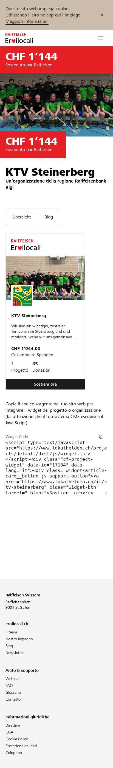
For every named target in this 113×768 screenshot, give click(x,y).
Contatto (13, 699)
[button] (101, 38)
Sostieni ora (45, 384)
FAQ (9, 685)
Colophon (13, 752)
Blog (9, 646)
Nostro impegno (19, 639)
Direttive (12, 725)
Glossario (13, 692)
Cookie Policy (16, 739)
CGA (9, 732)
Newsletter (14, 652)
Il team (11, 632)
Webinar (12, 678)
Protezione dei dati (21, 746)
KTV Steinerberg (28, 315)
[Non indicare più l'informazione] (102, 14)
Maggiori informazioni (27, 21)
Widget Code (16, 436)
